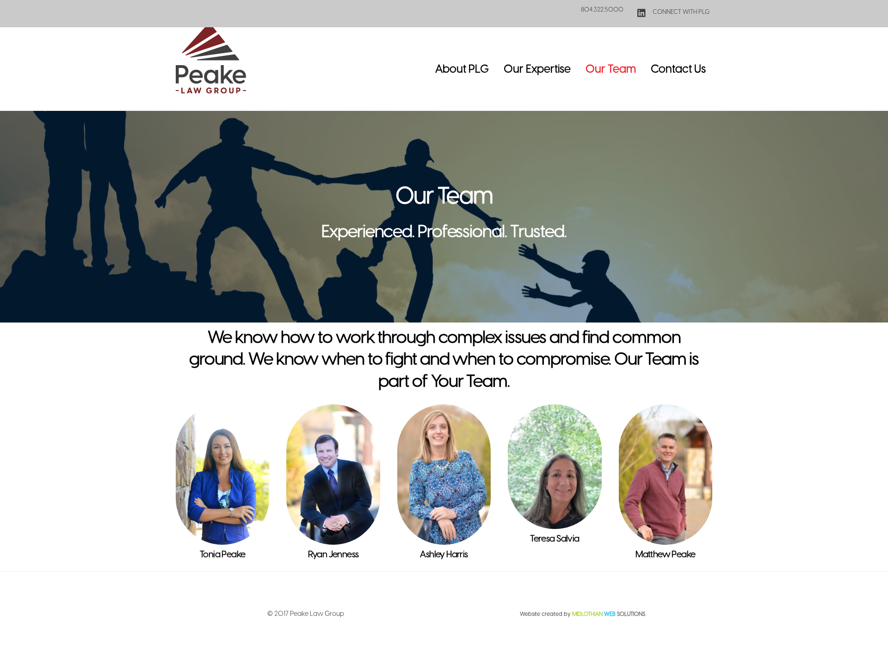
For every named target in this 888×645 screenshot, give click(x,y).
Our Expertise (537, 68)
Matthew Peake (665, 554)
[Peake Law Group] (211, 89)
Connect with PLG (680, 11)
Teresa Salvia (555, 538)
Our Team (611, 68)
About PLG (462, 68)
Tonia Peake (223, 554)
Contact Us (678, 68)
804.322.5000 (602, 9)
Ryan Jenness (333, 554)
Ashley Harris (444, 554)
